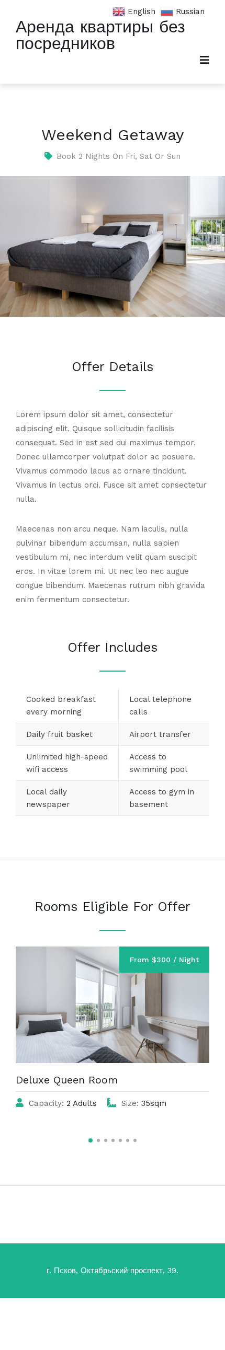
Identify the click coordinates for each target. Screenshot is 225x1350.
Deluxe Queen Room (67, 1080)
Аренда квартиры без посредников (100, 35)
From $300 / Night (164, 959)
